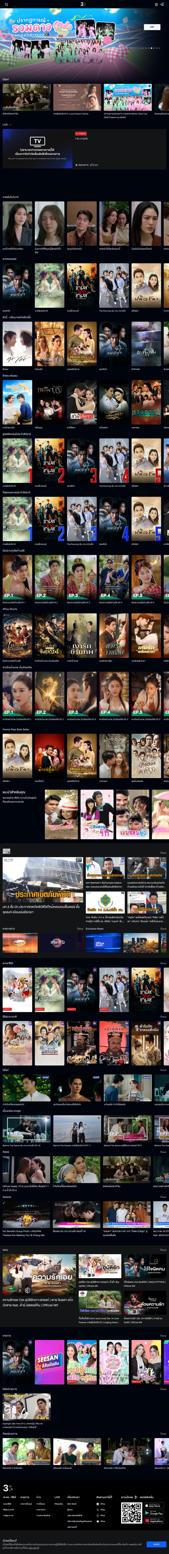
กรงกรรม (136, 427)
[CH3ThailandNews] (103, 943)
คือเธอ (5, 369)
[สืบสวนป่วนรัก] (97, 814)
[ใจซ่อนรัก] (49, 344)
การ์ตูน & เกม (8, 1515)
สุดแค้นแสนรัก (137, 781)
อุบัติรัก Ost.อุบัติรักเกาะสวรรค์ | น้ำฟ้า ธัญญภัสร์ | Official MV (99, 1284)
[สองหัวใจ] (17, 285)
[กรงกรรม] (146, 402)
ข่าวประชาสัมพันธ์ (43, 1515)
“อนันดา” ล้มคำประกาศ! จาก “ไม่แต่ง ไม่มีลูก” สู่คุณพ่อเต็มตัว (125, 1233)
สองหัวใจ (6, 311)
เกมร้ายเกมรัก (9, 427)
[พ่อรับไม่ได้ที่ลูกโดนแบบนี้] (114, 223)
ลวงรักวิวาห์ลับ (105, 661)
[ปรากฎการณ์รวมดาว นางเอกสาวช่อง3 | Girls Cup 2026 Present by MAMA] (128, 97)
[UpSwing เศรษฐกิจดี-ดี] (140, 943)
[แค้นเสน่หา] (114, 402)
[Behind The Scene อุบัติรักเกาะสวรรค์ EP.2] (128, 1128)
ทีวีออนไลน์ (59, 1504)
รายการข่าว (40, 1509)
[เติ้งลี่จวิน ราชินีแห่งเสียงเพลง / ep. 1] (17, 1043)
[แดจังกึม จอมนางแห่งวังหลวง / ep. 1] (49, 1043)
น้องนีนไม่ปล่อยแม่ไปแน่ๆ (142, 249)
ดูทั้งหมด (94, 165)
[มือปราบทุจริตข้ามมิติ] (17, 635)
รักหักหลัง (136, 369)
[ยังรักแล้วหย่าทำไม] (27, 97)
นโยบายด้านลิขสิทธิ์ (75, 1515)
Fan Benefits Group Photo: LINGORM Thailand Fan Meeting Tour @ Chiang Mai (24, 1233)
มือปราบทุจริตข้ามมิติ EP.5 (143, 602)
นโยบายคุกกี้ (72, 1527)
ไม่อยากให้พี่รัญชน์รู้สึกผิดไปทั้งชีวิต (48, 250)
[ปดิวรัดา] (146, 285)
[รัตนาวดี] (61, 814)
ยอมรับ (156, 1544)
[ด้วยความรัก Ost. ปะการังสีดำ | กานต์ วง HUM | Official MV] (145, 1303)
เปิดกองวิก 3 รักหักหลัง (12, 1468)
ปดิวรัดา (135, 311)
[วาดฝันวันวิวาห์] (49, 285)
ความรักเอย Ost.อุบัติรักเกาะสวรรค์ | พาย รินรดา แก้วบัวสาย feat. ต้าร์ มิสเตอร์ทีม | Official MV (38, 1303)
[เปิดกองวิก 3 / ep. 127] (17, 1362)
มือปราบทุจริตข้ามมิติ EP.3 (78, 602)
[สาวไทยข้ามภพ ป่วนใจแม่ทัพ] (49, 635)
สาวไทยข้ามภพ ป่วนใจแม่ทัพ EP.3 (81, 719)
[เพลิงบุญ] (49, 402)
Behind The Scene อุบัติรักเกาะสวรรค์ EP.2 (123, 1145)
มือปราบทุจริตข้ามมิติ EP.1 (14, 602)
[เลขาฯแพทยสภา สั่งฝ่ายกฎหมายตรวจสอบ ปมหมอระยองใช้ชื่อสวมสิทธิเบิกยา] (105, 868)
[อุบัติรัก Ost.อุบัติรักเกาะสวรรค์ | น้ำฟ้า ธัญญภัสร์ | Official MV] (100, 1266)
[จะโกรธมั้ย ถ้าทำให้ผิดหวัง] (128, 1087)
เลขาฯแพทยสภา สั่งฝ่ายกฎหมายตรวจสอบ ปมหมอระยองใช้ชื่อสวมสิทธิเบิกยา (104, 885)
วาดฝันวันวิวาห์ (41, 311)
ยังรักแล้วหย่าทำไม (10, 113)
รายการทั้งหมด (26, 1504)
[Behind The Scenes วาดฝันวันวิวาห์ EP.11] (77, 1128)
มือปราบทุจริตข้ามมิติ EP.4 (110, 602)
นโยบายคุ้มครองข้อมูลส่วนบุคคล (80, 1521)
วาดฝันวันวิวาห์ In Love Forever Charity (70, 113)
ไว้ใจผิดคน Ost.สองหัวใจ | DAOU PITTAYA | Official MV (145, 1284)
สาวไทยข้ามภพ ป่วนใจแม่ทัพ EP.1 (17, 719)
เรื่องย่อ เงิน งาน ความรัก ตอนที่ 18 (69, 1231)
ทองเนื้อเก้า (39, 781)
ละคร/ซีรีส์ (7, 1504)
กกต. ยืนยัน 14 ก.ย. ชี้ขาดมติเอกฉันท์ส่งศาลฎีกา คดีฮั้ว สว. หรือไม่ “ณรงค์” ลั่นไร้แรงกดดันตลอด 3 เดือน (105, 919)
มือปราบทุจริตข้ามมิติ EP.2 (46, 602)
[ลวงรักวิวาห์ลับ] (114, 635)
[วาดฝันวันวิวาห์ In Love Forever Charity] (77, 97)
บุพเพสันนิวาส (73, 369)
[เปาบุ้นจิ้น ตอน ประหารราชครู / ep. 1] (82, 1043)
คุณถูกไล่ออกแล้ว (74, 249)
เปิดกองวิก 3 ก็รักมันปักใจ (115, 1468)
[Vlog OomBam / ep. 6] (114, 1362)
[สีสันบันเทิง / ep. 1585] (49, 1362)
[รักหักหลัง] (146, 344)
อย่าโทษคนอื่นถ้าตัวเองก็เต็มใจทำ (67, 1104)
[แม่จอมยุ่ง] (132, 814)
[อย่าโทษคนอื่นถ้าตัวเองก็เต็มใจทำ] (77, 1087)
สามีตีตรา (71, 427)
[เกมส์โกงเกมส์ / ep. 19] (146, 990)
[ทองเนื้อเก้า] (49, 756)
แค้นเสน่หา (103, 427)
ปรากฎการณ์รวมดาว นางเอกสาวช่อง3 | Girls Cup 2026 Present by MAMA (125, 115)
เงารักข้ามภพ (72, 661)
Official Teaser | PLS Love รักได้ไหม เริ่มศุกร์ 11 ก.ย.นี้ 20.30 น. (26, 1188)
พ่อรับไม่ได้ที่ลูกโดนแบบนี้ (109, 249)
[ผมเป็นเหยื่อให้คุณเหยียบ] (17, 223)
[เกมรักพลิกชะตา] (146, 635)
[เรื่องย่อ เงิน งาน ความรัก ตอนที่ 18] (76, 1214)
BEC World (72, 1504)
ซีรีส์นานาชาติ (8, 1509)
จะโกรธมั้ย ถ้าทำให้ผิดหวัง (114, 1104)
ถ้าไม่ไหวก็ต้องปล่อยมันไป (13, 1104)
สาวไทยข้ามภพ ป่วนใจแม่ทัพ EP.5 (146, 719)
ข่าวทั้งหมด (40, 1504)
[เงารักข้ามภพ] (82, 635)
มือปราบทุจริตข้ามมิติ (12, 661)
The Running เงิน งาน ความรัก (112, 311)
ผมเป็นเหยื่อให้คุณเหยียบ (13, 249)
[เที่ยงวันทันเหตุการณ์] (57, 943)
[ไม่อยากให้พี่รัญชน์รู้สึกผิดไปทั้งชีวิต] (49, 223)
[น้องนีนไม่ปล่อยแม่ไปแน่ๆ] (146, 223)
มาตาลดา (103, 781)
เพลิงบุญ (38, 427)
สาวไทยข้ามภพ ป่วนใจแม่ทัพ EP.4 (113, 719)
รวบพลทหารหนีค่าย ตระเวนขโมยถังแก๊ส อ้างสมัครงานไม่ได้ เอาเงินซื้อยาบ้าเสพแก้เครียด (146, 885)
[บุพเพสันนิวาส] (82, 344)
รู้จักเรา (70, 1509)
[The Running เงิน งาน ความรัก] (114, 285)
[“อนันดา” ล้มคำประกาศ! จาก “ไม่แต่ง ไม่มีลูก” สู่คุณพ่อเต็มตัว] (127, 1214)
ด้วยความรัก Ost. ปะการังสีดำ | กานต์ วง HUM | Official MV (143, 1320)
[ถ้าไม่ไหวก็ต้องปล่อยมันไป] (27, 1087)
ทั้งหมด (163, 853)
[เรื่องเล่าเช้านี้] (20, 943)
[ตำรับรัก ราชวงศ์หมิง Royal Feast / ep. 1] (146, 1043)
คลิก (152, 27)
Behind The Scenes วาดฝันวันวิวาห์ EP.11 (72, 1145)
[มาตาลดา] (114, 756)
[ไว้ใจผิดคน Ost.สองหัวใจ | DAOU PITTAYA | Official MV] (145, 1266)
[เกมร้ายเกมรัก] (17, 402)
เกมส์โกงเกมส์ (73, 311)
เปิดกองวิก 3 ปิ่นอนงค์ (62, 1468)
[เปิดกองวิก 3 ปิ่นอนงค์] (77, 1451)
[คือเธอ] (17, 344)
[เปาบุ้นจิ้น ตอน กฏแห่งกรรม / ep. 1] (114, 1043)
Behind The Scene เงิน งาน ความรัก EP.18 (21, 1145)
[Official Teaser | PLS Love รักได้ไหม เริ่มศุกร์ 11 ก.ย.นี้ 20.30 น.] (26, 1169)
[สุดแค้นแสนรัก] (146, 756)
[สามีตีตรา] (82, 402)
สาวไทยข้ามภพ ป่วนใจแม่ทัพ (47, 661)
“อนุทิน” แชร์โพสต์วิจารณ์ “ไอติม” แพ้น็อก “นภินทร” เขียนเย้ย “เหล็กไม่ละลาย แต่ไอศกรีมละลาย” (146, 919)
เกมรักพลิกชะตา (138, 661)
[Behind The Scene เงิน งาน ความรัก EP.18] (27, 1128)
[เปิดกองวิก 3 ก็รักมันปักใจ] (128, 1451)
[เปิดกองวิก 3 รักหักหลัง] (27, 1451)
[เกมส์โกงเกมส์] (82, 285)
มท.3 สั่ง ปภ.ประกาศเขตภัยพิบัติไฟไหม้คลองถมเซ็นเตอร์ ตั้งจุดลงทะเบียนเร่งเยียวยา (41, 909)
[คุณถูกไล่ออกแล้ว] (82, 223)
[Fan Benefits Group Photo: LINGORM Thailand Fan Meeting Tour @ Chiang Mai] (26, 1214)
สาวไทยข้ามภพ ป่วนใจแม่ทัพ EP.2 (49, 719)
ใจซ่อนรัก (39, 369)
